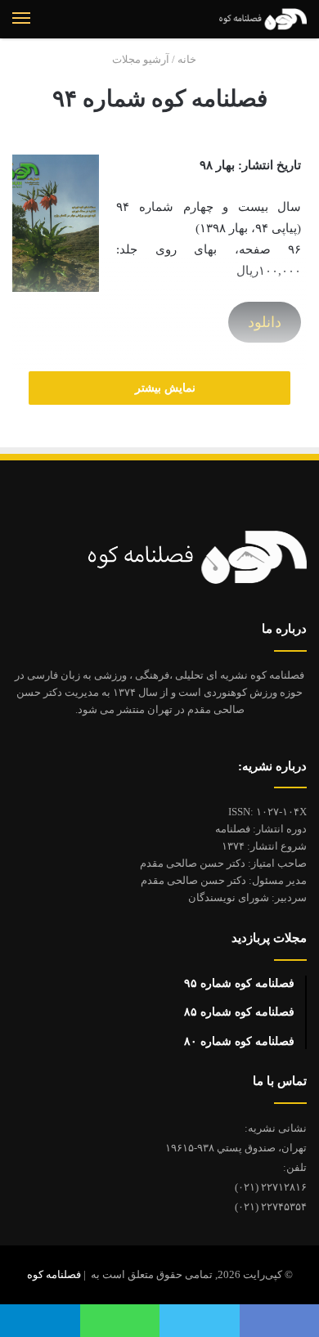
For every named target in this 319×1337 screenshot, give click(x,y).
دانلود (264, 322)
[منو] (21, 19)
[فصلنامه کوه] (249, 19)
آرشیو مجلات (140, 59)
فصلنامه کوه (54, 1274)
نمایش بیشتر (163, 388)
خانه (188, 59)
